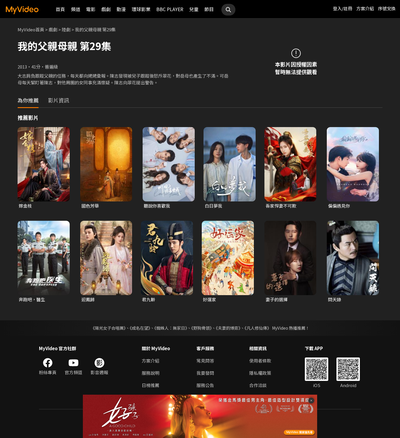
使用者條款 (260, 360)
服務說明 (150, 373)
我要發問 (205, 373)
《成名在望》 (140, 328)
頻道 (75, 9)
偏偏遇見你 (339, 206)
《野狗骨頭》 (201, 328)
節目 (209, 9)
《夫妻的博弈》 (228, 328)
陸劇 (66, 29)
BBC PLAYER (169, 9)
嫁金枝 (25, 206)
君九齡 (148, 299)
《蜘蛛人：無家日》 (170, 328)
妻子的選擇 (277, 299)
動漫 (121, 9)
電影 (90, 9)
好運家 (209, 299)
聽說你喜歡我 (157, 206)
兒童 (194, 9)
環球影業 (141, 9)
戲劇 (106, 9)
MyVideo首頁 (31, 29)
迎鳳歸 (88, 299)
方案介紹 (365, 8)
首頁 (60, 9)
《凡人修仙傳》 (258, 328)
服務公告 (205, 385)
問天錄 (334, 299)
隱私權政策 (260, 373)
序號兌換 (387, 8)
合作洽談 (258, 385)
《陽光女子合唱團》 (108, 328)
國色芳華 (90, 206)
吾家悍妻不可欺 (281, 206)
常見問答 (205, 360)
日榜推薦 (150, 385)
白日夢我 (213, 206)
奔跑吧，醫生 (32, 299)
